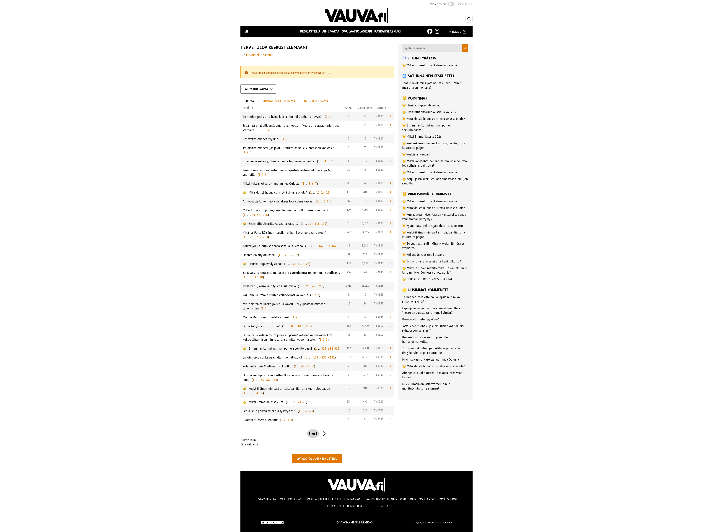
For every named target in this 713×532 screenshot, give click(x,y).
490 (365, 401)
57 (365, 147)
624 (330, 348)
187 (268, 379)
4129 (315, 357)
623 (323, 348)
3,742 (365, 374)
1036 (301, 326)
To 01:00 (378, 325)
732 (258, 237)
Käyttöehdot (448, 499)
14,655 (365, 232)
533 (365, 254)
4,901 (365, 209)
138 (365, 201)
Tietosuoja (380, 506)
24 (299, 402)
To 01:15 (378, 272)
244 (252, 214)
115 (317, 223)
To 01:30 (378, 116)
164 (334, 246)
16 (251, 277)
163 (327, 246)
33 (251, 393)
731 (252, 237)
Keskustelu (310, 31)
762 (320, 286)
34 (256, 393)
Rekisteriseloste (358, 506)
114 (310, 223)
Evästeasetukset (317, 499)
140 (365, 183)
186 (261, 379)
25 (286, 255)
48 (307, 366)
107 (300, 263)
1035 (292, 326)
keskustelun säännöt (260, 54)
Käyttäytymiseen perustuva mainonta (433, 522)
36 (365, 116)
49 (312, 366)
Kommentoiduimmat (314, 101)
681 (365, 388)
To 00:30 (378, 365)
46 (365, 169)
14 (323, 192)
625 (336, 348)
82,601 (365, 357)
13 (318, 192)
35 (261, 393)
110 (365, 160)
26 (291, 255)
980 (365, 365)
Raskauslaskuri (387, 31)
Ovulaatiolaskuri (356, 31)
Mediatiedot (335, 506)
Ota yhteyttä (267, 499)
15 (327, 192)
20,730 (365, 325)
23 (295, 402)
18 (261, 277)
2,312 (365, 223)
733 (265, 237)
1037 (309, 326)
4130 (323, 357)
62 (365, 125)
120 (365, 410)
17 (256, 277)
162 (321, 246)
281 (365, 192)
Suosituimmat (286, 101)
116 (323, 223)
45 (365, 138)
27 (296, 255)
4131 (331, 357)
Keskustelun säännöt (347, 499)
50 (365, 334)
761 (314, 286)
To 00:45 (378, 357)
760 (307, 286)
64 (365, 419)
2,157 (365, 263)
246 (265, 214)
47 (365, 294)
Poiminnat (266, 101)
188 (274, 379)
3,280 (365, 245)
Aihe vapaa (330, 31)
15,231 (365, 285)
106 (293, 263)
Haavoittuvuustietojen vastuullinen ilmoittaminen (400, 499)
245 (258, 214)
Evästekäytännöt (291, 499)
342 (365, 272)
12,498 (365, 348)
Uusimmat (248, 101)
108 (306, 263)
